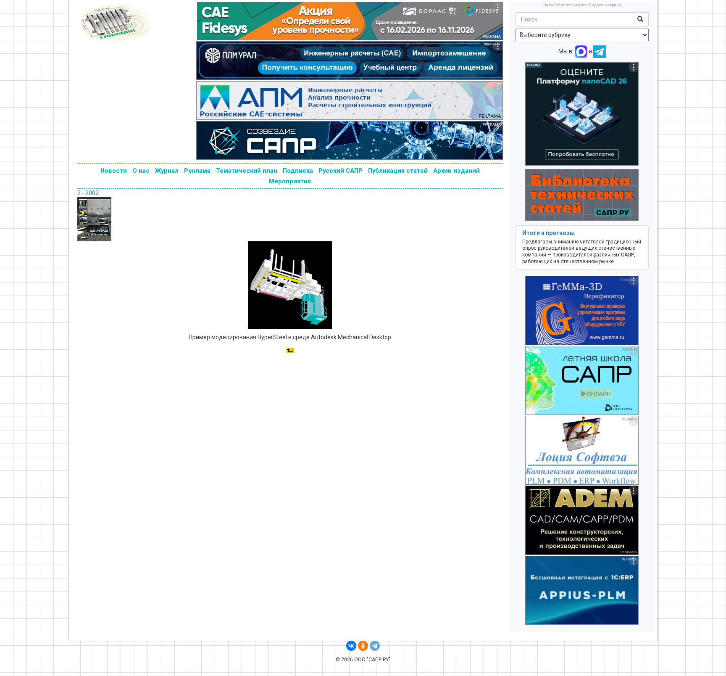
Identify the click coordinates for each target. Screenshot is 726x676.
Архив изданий (456, 170)
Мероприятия (290, 181)
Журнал (167, 170)
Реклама (197, 170)
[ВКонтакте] (351, 646)
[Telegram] (375, 646)
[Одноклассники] (363, 646)
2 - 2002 (88, 193)
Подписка (298, 170)
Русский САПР (340, 170)
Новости (113, 170)
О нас (141, 170)
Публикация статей (398, 170)
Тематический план (246, 170)
